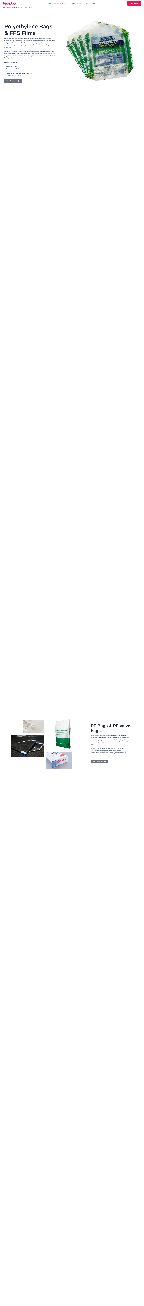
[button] (66, 3)
